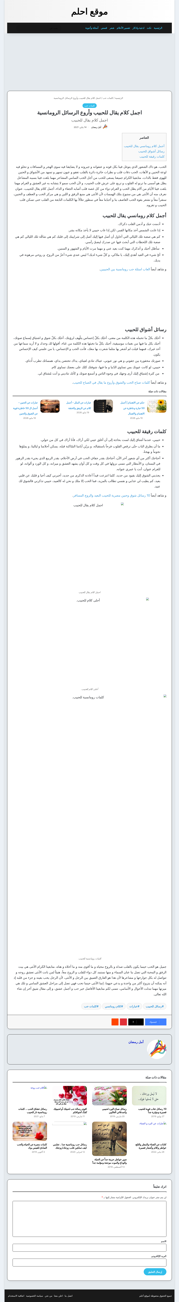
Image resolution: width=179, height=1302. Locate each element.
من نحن (48, 1295)
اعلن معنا (58, 1295)
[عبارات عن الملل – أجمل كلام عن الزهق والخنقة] (103, 406)
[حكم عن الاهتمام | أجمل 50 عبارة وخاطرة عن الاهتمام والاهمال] (156, 406)
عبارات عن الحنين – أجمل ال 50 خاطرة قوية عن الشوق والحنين (25, 408)
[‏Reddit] (115, 1021)
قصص (104, 27)
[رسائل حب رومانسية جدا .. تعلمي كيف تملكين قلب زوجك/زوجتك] (69, 1131)
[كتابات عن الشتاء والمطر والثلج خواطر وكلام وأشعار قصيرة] (149, 1131)
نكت (149, 27)
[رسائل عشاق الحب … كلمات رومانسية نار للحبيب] (30, 1095)
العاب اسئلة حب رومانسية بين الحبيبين (125, 269)
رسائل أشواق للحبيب (151, 151)
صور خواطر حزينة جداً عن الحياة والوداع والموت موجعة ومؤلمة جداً (109, 1161)
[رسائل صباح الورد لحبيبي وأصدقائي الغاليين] (109, 1095)
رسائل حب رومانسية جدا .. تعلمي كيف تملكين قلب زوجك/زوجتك (70, 1146)
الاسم (163, 1241)
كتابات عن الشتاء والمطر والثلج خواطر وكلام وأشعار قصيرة (150, 1146)
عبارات (133, 1006)
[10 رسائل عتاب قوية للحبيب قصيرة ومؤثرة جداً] (149, 1095)
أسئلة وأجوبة (91, 27)
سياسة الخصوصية (34, 1295)
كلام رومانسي (113, 1006)
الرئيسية (158, 27)
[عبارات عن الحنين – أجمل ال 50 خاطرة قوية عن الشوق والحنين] (50, 406)
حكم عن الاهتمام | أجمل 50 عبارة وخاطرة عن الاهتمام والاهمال (132, 408)
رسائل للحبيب (154, 1006)
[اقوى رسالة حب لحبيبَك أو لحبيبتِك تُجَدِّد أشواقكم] (69, 1095)
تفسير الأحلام (123, 27)
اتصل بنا (69, 1295)
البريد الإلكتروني (158, 1256)
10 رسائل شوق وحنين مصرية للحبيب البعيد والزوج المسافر (111, 495)
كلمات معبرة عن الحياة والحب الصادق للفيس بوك (32, 1146)
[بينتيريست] (123, 1021)
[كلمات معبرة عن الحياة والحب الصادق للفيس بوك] (30, 1131)
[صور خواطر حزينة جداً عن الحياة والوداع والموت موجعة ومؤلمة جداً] (109, 1139)
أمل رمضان (96, 127)
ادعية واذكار (138, 27)
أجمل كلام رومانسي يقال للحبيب (144, 146)
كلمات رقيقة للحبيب (151, 156)
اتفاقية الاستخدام (16, 1295)
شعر (112, 27)
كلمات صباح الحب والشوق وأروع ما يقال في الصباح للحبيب (111, 382)
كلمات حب (108, 98)
